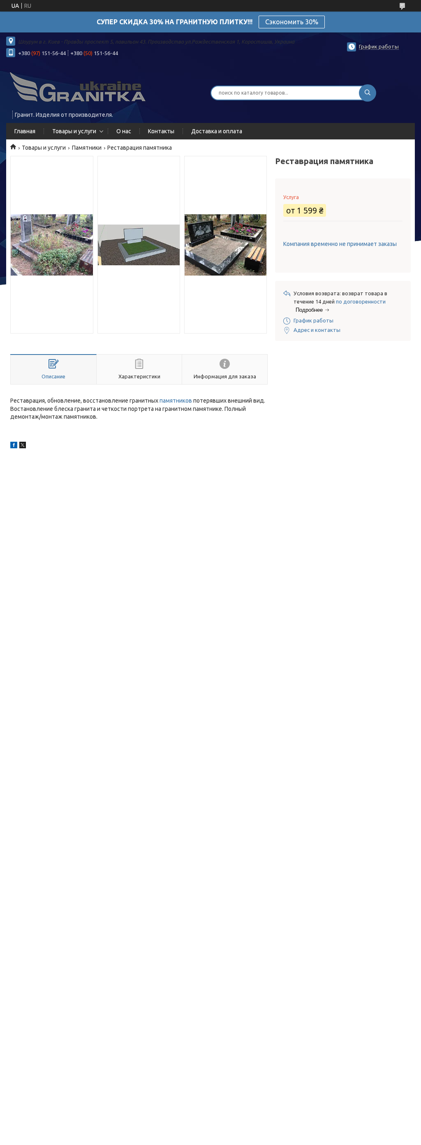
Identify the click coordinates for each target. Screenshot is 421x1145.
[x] (22, 446)
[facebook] (13, 446)
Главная (24, 131)
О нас (123, 131)
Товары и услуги (74, 131)
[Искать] (367, 93)
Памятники (87, 147)
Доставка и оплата (216, 131)
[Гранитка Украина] (78, 87)
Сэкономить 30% (291, 21)
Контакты (161, 131)
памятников (176, 400)
